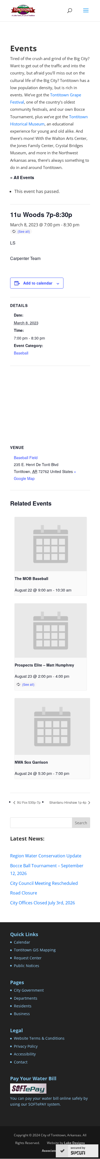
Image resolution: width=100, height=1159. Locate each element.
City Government (29, 990)
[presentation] (51, 544)
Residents (22, 1005)
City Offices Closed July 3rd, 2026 (42, 903)
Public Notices (26, 965)
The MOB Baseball (31, 578)
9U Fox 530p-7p (28, 802)
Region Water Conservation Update (45, 856)
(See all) (24, 231)
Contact (20, 1062)
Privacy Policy (26, 1046)
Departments (25, 998)
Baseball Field (26, 457)
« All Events (22, 177)
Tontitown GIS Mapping (35, 949)
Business (22, 1013)
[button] (86, 13)
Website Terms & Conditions (39, 1038)
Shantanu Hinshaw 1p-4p (68, 802)
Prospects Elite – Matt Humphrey (44, 665)
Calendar (22, 942)
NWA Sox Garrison (31, 762)
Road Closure (23, 893)
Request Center (28, 957)
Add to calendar (37, 283)
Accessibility (25, 1053)
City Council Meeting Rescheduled (44, 883)
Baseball (21, 353)
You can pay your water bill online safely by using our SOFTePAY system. (49, 1101)
